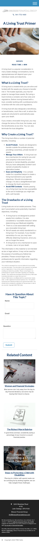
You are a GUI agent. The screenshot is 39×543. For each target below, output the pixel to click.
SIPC (11, 530)
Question (7, 326)
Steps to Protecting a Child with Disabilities (19, 474)
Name (7, 301)
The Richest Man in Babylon (19, 429)
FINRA (8, 530)
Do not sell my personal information (14, 525)
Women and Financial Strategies (19, 386)
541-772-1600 (20, 14)
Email (7, 313)
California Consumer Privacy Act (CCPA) (23, 522)
